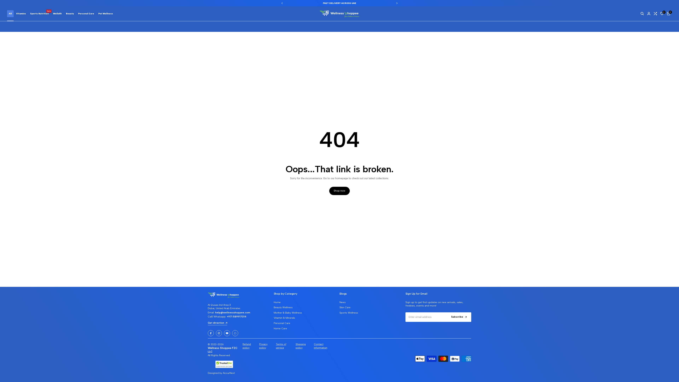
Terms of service (281, 346)
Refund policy (247, 346)
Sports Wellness (349, 312)
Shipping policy (301, 346)
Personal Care (282, 323)
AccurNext (229, 373)
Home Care (280, 328)
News (343, 302)
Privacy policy (263, 346)
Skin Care (345, 307)
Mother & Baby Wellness (288, 312)
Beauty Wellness (283, 307)
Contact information (320, 346)
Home (277, 302)
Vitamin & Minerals (284, 317)
